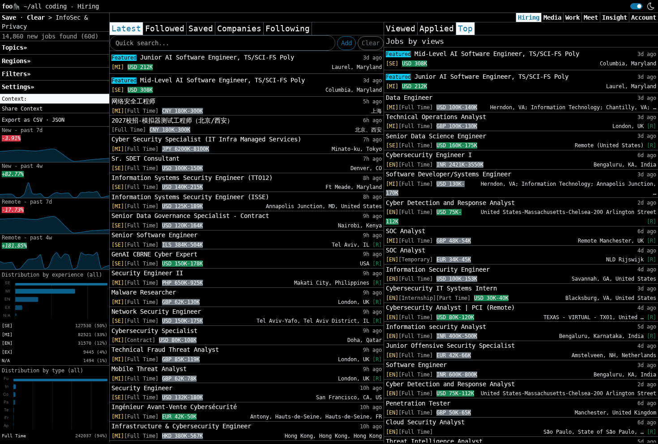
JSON (58, 120)
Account (643, 17)
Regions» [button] (16, 60)
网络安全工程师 (133, 101)
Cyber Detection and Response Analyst (450, 202)
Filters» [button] (16, 73)
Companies (239, 28)
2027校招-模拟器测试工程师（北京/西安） (172, 120)
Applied (436, 28)
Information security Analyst (436, 326)
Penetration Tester (418, 403)
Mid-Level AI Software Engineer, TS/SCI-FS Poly (208, 80)
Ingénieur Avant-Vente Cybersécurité (174, 406)
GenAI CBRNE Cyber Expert (154, 254)
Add (346, 43)
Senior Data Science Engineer (436, 136)
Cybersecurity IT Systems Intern (441, 288)
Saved (200, 28)
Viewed (400, 28)
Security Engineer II (147, 273)
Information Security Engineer (438, 269)
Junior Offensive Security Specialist (450, 345)
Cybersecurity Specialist (154, 330)
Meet (591, 17)
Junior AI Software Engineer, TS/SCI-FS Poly (202, 57)
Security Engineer (141, 388)
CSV (38, 120)
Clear (371, 43)
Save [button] (11, 17)
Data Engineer (409, 97)
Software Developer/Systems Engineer (448, 174)
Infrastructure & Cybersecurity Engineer (181, 426)
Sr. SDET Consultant (145, 158)
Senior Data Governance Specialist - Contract (190, 215)
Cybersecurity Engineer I (429, 154)
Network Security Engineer (156, 311)
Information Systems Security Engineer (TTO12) (192, 177)
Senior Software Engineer (154, 235)
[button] (54, 99)
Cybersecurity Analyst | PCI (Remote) (450, 307)
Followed (164, 28)
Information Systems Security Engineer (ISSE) (190, 197)
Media (552, 17)
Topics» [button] (14, 47)
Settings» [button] (18, 86)
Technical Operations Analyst (436, 116)
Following (287, 28)
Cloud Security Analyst (425, 422)
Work (572, 17)
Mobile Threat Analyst (149, 368)
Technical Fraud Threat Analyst (165, 349)
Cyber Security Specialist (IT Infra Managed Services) (206, 139)
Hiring (528, 17)
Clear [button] (37, 17)
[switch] (636, 6)
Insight (614, 17)
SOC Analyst (405, 231)
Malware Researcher (143, 292)
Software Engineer (416, 364)
